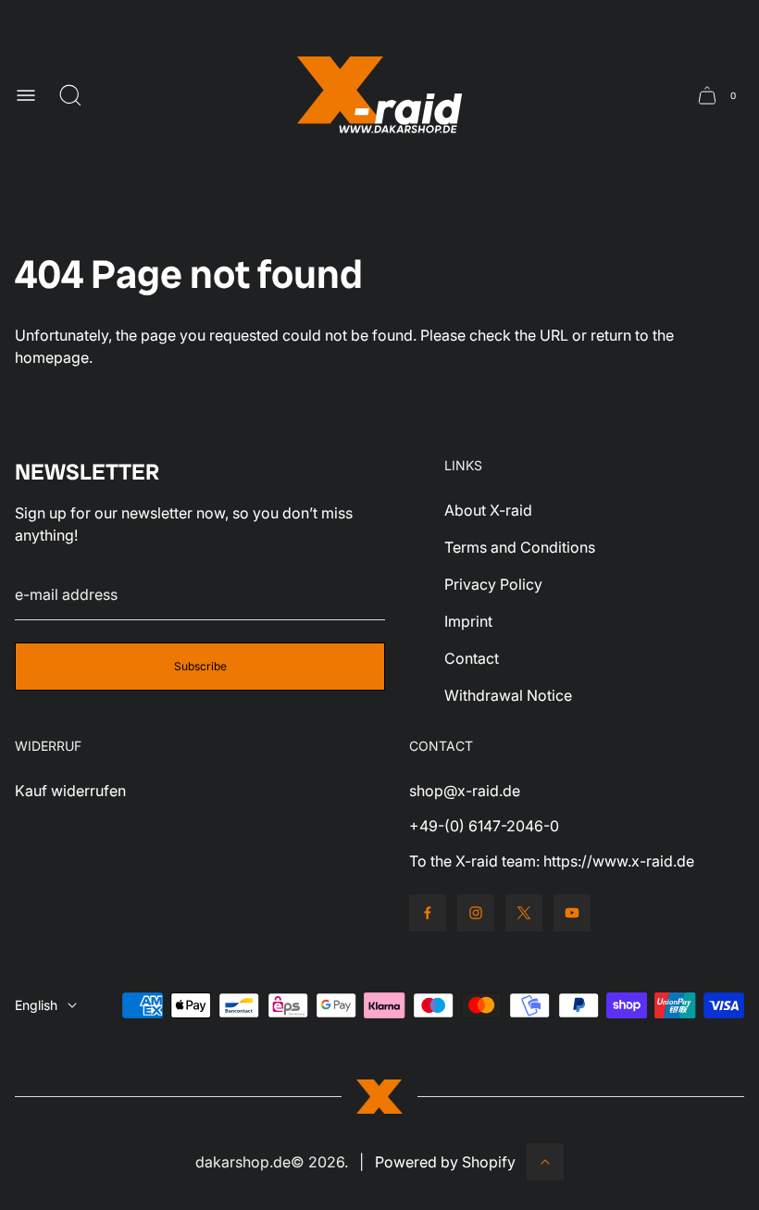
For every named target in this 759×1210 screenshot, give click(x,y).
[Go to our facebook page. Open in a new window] (427, 912)
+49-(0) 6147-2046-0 (484, 826)
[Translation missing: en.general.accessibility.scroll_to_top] (545, 1161)
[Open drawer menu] (26, 95)
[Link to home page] (379, 1097)
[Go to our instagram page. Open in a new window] (475, 912)
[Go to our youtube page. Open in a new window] (572, 912)
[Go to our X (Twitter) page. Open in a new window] (523, 912)
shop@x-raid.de (464, 790)
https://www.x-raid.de (618, 861)
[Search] (70, 95)
